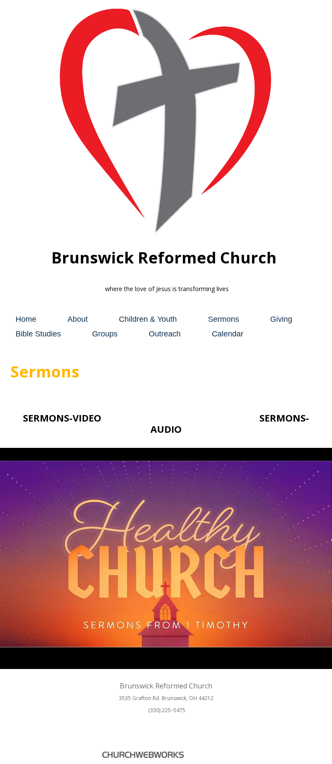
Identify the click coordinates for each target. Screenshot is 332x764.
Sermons (223, 319)
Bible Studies (38, 334)
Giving (281, 319)
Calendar (227, 334)
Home (26, 319)
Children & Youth (148, 319)
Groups (105, 334)
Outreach (165, 334)
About (77, 319)
